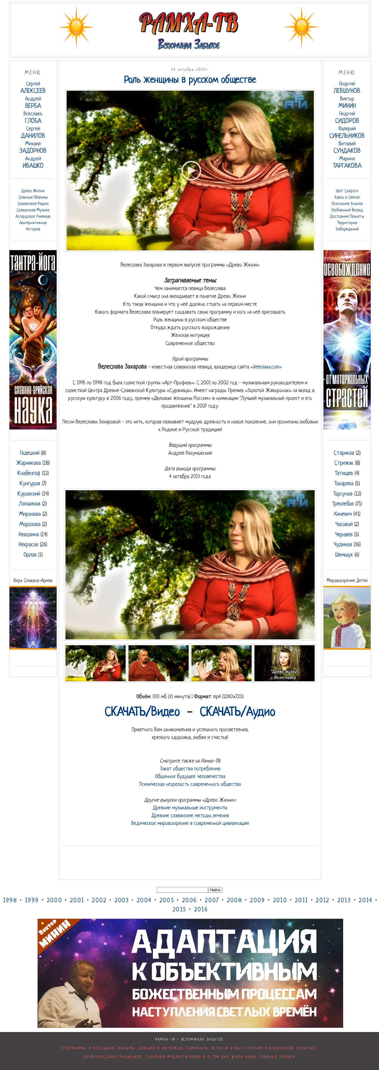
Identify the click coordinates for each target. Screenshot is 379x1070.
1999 (32, 900)
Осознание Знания (347, 204)
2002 (99, 900)
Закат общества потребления (190, 769)
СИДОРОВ (347, 118)
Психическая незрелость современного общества (190, 784)
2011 (301, 900)
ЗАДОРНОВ (33, 148)
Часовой (344, 525)
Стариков (344, 453)
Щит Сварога (347, 191)
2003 (122, 900)
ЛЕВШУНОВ (347, 88)
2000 (54, 900)
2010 (280, 900)
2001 (77, 900)
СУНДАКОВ (347, 148)
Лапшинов (30, 504)
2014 (365, 900)
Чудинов (343, 545)
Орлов (30, 555)
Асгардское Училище (33, 216)
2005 (167, 900)
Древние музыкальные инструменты (190, 808)
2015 (179, 909)
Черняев (344, 535)
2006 (189, 900)
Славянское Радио (33, 204)
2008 (234, 900)
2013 (344, 900)
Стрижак (343, 463)
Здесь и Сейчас (347, 197)
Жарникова (28, 463)
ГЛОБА (33, 118)
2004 (144, 900)
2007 (212, 900)
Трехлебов (343, 504)
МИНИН (347, 103)
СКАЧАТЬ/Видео (142, 712)
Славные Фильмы (33, 197)
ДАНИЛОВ (33, 133)
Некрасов (28, 545)
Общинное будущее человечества (190, 776)
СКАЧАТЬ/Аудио (238, 712)
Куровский (28, 494)
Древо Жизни (33, 191)
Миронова (30, 514)
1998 (10, 900)
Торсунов (343, 494)
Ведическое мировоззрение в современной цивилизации (190, 823)
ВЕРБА (33, 103)
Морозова (30, 525)
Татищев (344, 474)
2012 (322, 900)
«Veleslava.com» (266, 367)
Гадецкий (29, 453)
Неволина (29, 535)
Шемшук (344, 555)
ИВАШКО (33, 163)
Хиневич (343, 514)
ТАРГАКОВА (347, 163)
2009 (257, 900)
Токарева (343, 484)
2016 (201, 909)
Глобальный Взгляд (347, 210)
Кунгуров (30, 484)
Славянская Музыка (33, 210)
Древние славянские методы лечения (190, 816)
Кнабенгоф (28, 474)
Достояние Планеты (347, 216)
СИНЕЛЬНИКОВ (347, 133)
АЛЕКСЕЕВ (33, 88)
